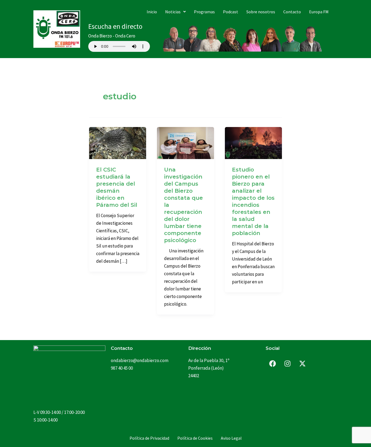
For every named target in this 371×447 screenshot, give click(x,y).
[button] (175, 11)
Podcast (230, 11)
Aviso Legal (231, 438)
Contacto (292, 11)
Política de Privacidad (149, 438)
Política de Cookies (195, 438)
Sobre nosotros (260, 11)
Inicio (152, 11)
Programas (204, 11)
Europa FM (319, 11)
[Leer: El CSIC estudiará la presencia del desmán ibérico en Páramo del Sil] (117, 142)
